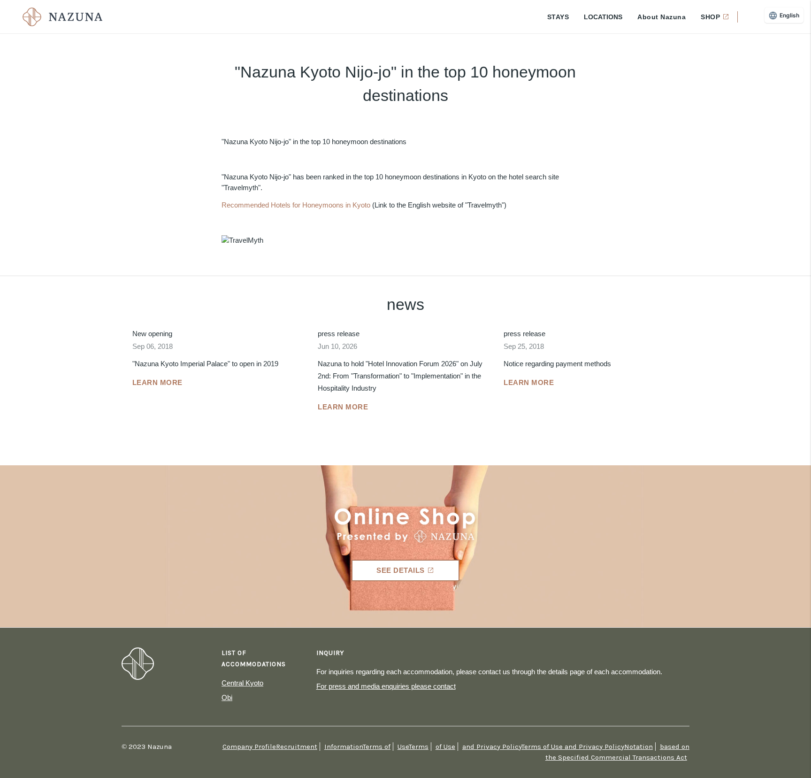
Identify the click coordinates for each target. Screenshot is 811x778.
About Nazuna (661, 17)
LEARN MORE (157, 382)
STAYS (558, 17)
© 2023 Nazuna (147, 746)
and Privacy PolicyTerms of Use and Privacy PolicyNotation (557, 746)
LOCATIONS (603, 17)
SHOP (710, 17)
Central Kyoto (242, 683)
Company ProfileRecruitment (269, 746)
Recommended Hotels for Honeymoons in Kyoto (296, 205)
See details (400, 570)
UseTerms (413, 746)
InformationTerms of (357, 746)
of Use (445, 746)
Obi (227, 697)
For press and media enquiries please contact (386, 686)
